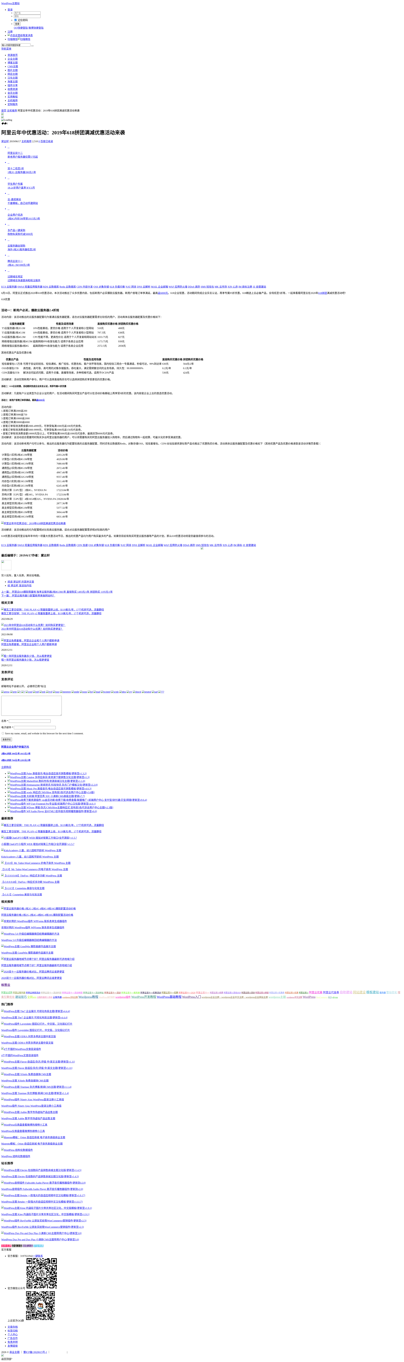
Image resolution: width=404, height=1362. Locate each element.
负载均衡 (117, 286)
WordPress (309, 997)
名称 (4, 721)
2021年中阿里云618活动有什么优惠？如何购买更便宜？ (32, 629)
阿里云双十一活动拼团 (72, 992)
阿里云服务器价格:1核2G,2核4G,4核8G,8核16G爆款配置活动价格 (37, 915)
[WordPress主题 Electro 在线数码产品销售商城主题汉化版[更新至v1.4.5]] (41, 1170)
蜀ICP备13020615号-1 (35, 1352)
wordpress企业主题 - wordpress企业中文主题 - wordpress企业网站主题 (235, 997)
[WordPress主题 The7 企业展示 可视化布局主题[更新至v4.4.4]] (35, 1011)
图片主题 (13, 70)
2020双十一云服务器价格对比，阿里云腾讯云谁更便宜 (31, 978)
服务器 (383, 992)
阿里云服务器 (19, 992)
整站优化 (391, 992)
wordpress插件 (123, 997)
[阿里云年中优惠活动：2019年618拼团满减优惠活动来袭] (33, 523)
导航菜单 (6, 48)
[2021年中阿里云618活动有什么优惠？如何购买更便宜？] (33, 625)
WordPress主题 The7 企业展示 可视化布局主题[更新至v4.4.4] (34, 1017)
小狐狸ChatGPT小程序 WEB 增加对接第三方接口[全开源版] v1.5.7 (37, 844)
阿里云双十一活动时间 (51, 992)
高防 (194, 286)
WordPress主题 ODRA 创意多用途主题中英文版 (27, 1042)
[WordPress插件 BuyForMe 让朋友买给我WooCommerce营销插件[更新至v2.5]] (43, 1220)
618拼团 (322, 293)
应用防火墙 (178, 286)
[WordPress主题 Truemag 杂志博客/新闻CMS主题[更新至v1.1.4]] (36, 1087)
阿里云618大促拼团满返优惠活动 (47, 303)
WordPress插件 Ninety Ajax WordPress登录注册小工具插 (31, 1106)
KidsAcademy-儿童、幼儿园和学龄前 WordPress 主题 (30, 856)
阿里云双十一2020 (187, 992)
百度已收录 (46, 141)
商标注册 (245, 286)
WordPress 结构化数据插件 (15, 1156)
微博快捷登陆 (36, 27)
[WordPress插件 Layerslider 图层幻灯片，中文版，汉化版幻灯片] (36, 1024)
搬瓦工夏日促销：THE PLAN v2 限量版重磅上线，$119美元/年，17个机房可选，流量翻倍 (51, 613)
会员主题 (13, 93)
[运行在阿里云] (58, 1352)
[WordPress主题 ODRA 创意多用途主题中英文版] (28, 1036)
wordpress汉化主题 (70, 997)
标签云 (5, 985)
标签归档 (13, 1330)
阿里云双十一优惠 (170, 992)
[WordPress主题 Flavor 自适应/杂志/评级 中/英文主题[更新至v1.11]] (38, 1061)
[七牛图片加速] (75, 1352)
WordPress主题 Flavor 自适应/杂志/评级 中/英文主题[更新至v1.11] (36, 1068)
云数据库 (51, 286)
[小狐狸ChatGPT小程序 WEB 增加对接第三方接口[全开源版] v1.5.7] (39, 837)
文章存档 (13, 1327)
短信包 (207, 286)
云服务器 (9, 286)
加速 (82, 545)
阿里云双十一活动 (112, 992)
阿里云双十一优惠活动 (150, 992)
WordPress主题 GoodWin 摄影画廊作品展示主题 (27, 952)
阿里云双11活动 (248, 993)
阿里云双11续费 (216, 993)
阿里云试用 (6, 992)
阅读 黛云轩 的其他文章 (21, 581)
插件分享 (13, 85)
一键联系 (38, 1256)
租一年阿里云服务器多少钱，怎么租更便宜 (25, 659)
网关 (131, 286)
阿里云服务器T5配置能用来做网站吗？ (28, 595)
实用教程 (13, 96)
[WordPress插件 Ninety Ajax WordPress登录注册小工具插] (32, 1099)
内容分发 (85, 286)
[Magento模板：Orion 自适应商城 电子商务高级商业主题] (33, 1137)
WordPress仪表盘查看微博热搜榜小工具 (23, 1131)
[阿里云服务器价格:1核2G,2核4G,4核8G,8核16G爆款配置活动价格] (38, 908)
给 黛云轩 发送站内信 (20, 585)
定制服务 (13, 104)
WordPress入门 (191, 997)
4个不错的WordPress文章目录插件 (20, 1055)
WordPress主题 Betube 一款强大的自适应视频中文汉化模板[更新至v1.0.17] (42, 1201)
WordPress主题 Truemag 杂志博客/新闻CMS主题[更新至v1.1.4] (35, 1093)
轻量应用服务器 (29, 286)
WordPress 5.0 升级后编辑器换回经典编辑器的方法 (29, 940)
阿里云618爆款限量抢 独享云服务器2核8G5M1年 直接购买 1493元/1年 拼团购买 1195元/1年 (57, 591)
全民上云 (28, 1246)
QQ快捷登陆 (21, 27)
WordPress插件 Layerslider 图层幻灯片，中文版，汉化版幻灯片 (35, 1030)
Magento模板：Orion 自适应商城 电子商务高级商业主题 (32, 1143)
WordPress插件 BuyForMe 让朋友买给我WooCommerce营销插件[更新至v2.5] (42, 1227)
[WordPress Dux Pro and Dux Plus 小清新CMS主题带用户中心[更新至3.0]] (41, 1233)
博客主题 (13, 62)
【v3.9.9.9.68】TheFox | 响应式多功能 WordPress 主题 (30, 882)
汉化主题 (13, 77)
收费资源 (13, 89)
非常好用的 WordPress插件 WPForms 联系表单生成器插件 (32, 927)
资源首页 (13, 55)
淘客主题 (13, 81)
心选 (233, 286)
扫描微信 (13, 39)
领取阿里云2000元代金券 (15, 303)
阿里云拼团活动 (33, 992)
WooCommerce (322, 997)
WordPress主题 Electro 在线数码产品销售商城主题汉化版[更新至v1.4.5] (40, 1176)
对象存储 (101, 286)
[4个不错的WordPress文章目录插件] (21, 1049)
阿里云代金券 (331, 992)
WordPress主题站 (10, 3)
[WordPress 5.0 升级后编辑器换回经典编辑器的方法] (30, 933)
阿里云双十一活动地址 (93, 992)
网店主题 (13, 74)
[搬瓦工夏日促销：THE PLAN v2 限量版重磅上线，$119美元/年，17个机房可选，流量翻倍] (52, 609)
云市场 (221, 286)
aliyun (335, 997)
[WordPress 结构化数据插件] (17, 1150)
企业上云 (17, 1246)
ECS (330, 997)
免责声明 (13, 1342)
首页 (3, 110)
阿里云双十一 (202, 992)
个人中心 (13, 1334)
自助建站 (346, 992)
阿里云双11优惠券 (276, 993)
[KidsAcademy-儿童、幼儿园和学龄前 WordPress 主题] (31, 850)
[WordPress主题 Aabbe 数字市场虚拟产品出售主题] (29, 1112)
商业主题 (14, 1352)
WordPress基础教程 (169, 997)
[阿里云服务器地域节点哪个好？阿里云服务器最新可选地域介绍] (37, 959)
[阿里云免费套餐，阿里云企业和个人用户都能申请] (30, 640)
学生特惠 (38, 1246)
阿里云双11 (303, 993)
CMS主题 (13, 66)
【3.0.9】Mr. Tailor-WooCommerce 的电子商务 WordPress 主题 (34, 869)
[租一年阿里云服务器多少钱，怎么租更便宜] (26, 656)
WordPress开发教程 (143, 997)
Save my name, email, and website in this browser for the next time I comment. (44, 733)
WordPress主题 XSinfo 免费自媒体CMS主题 (25, 1080)
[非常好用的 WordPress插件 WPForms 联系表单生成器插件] (34, 921)
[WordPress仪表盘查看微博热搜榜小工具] (24, 1124)
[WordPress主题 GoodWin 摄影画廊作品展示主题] (28, 946)
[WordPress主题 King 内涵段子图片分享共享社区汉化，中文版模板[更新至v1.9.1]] (46, 1208)
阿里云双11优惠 (291, 993)
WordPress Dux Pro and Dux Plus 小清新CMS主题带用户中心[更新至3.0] (40, 1239)
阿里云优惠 (315, 992)
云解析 (143, 286)
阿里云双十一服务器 (130, 992)
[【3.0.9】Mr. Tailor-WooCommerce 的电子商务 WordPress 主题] (36, 863)
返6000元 (163, 293)
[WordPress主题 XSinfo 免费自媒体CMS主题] (26, 1074)
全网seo (31, 997)
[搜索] (32, 45)
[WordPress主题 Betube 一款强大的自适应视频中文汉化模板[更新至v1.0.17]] (43, 1195)
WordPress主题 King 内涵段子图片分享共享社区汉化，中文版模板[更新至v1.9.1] (45, 1214)
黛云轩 (5, 141)
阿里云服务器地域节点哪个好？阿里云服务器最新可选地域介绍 (36, 965)
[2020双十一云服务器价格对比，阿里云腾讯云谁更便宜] (32, 971)
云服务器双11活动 (44, 997)
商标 (237, 545)
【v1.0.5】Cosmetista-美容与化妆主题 (21, 894)
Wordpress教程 (88, 997)
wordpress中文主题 (294, 997)
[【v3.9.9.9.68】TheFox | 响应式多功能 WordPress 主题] (31, 875)
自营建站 (259, 286)
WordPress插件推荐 (107, 997)
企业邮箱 (159, 286)
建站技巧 (21, 997)
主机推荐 (13, 100)
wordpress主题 (277, 997)
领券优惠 (6, 1246)
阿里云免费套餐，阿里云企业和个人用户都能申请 (29, 644)
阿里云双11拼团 (262, 993)
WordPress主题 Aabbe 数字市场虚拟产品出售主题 (28, 1118)
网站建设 (359, 992)
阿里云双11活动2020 (232, 993)
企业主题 (13, 59)
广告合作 (13, 1338)
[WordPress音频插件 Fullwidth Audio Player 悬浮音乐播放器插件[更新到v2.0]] (43, 1182)
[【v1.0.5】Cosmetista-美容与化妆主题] (23, 888)
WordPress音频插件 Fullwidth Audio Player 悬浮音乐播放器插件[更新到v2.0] (42, 1189)
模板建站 (372, 992)
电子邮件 (7, 727)
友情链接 (13, 1345)
